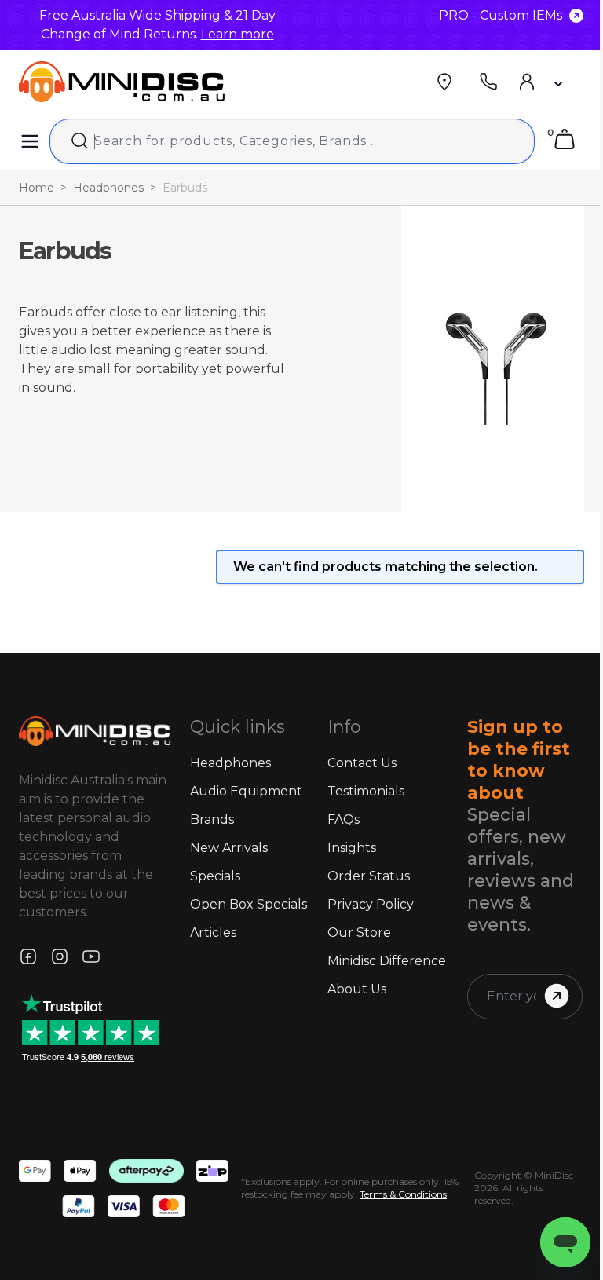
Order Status (368, 876)
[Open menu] (30, 141)
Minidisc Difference (386, 960)
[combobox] (292, 141)
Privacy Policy (370, 904)
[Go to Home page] (122, 81)
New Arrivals (229, 847)
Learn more (237, 34)
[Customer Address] (444, 81)
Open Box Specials (248, 904)
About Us (356, 989)
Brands (212, 819)
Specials (215, 876)
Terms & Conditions (403, 1194)
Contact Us (362, 762)
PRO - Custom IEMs (500, 15)
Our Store (359, 932)
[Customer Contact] (488, 81)
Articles (213, 932)
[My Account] (539, 82)
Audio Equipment (246, 791)
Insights (351, 847)
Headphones (108, 188)
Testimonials (365, 791)
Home (36, 188)
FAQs (343, 819)
